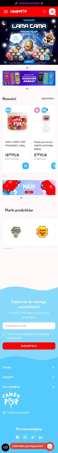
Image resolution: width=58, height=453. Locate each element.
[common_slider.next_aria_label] (51, 39)
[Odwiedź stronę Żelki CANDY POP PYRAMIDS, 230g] (17, 120)
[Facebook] (17, 437)
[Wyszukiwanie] (44, 11)
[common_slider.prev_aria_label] (7, 39)
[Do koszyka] (25, 166)
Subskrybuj (29, 346)
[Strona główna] (18, 12)
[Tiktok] (33, 437)
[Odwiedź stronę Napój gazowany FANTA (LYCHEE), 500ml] (46, 120)
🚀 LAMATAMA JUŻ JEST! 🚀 (29, 3)
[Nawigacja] (5, 11)
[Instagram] (25, 437)
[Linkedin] (40, 437)
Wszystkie (48, 98)
